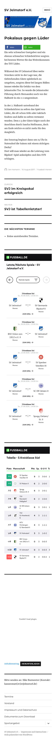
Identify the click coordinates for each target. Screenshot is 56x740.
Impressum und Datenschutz (20, 710)
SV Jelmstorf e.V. (18, 10)
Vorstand (9, 703)
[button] (13, 47)
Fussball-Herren (44, 169)
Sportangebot (12, 723)
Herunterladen (30, 664)
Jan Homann (14, 169)
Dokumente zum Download (19, 716)
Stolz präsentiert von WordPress (18, 735)
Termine (8, 696)
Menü (47, 10)
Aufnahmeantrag (11, 664)
